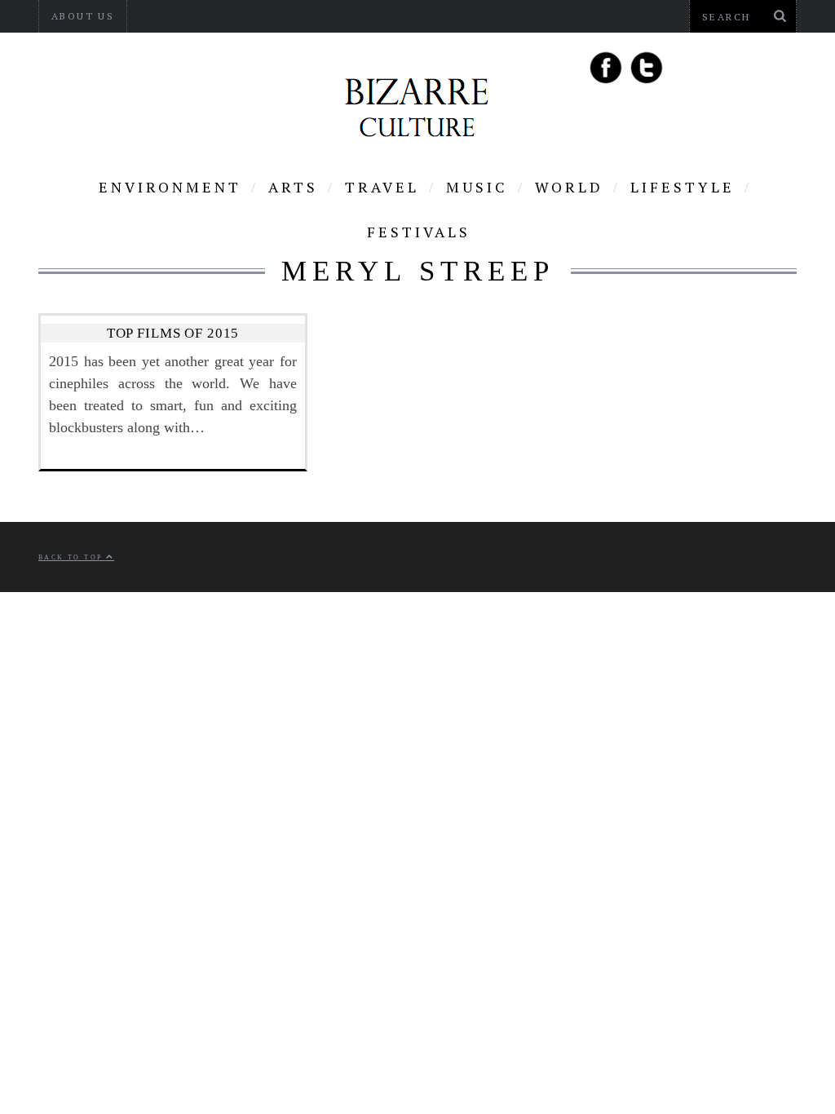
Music (477, 187)
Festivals (419, 231)
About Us (82, 16)
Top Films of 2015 (173, 333)
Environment (170, 187)
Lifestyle (682, 187)
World (569, 187)
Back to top (72, 557)
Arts (293, 187)
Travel (382, 187)
